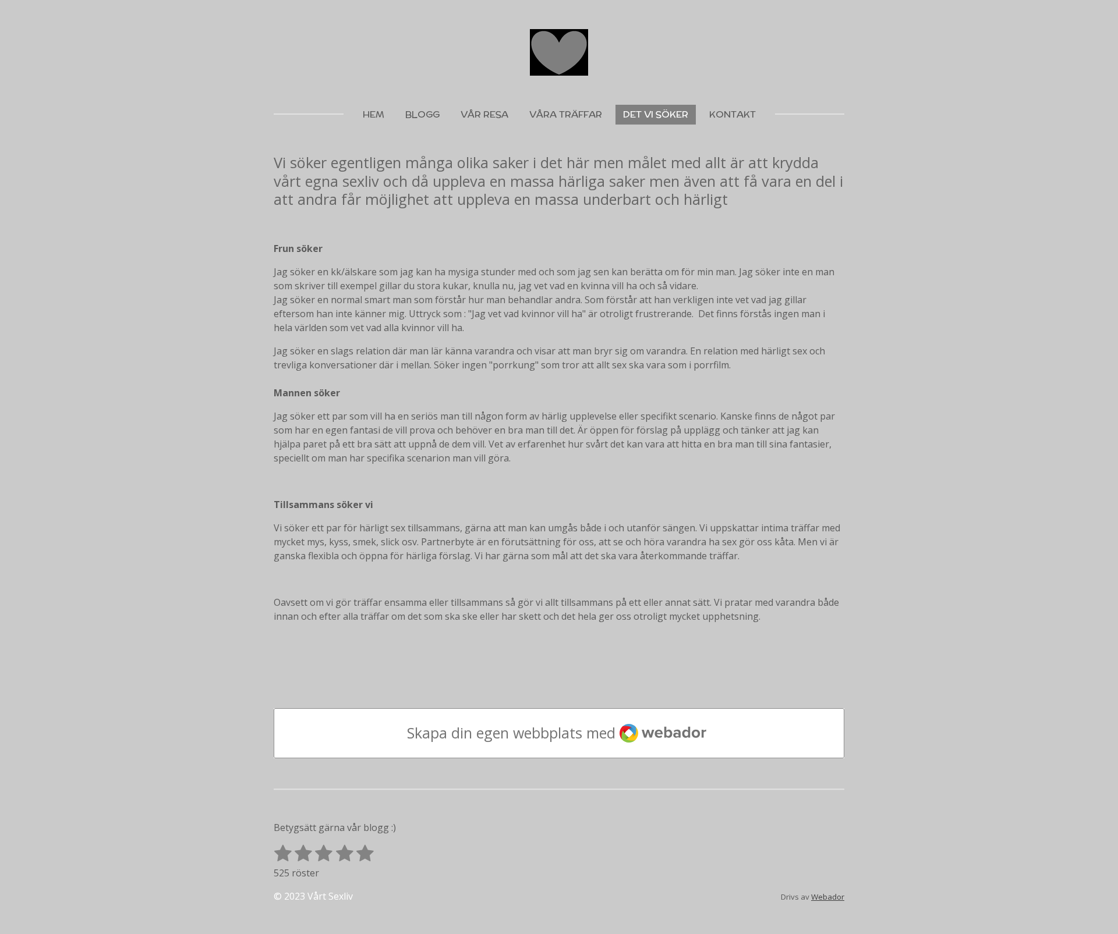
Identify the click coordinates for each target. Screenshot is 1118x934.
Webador (827, 897)
